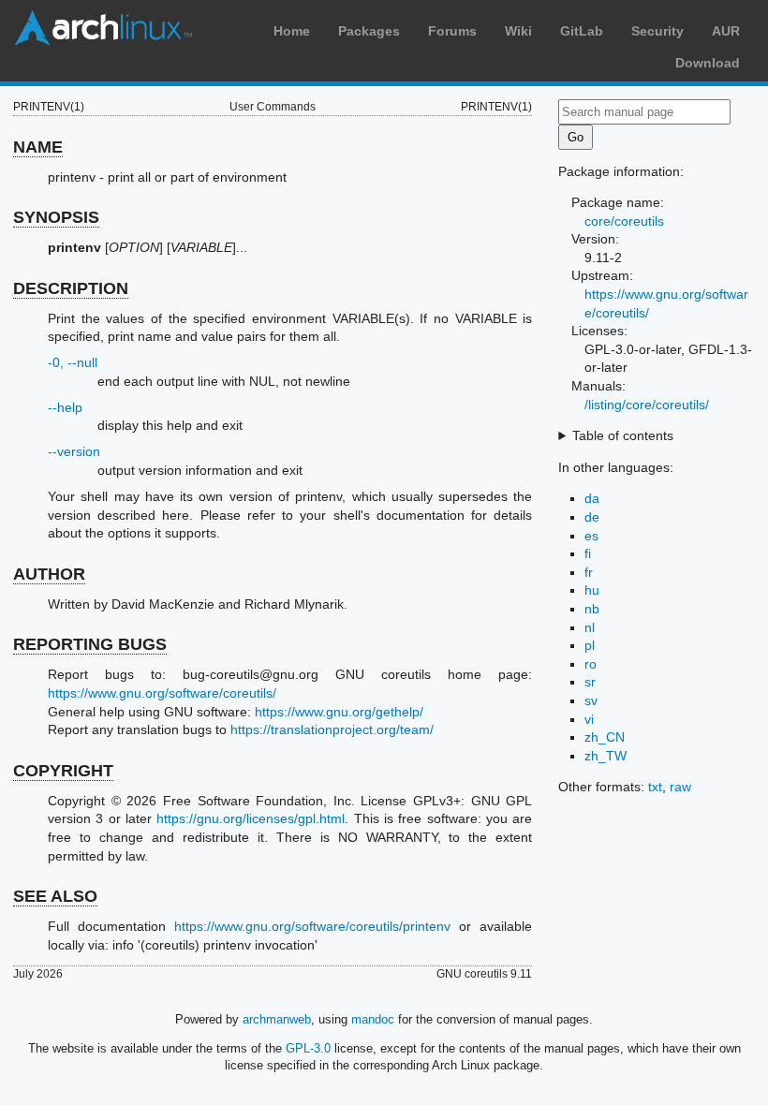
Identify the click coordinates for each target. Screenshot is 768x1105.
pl (589, 645)
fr (588, 572)
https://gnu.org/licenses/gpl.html (250, 818)
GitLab (581, 30)
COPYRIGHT (63, 770)
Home (291, 30)
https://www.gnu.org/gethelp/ (339, 711)
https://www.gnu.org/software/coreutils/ (162, 692)
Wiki (518, 30)
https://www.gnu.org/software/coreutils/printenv (312, 926)
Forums (452, 30)
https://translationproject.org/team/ (332, 729)
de (591, 516)
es (591, 535)
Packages (369, 30)
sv (591, 700)
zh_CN (604, 736)
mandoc (372, 1019)
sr (590, 681)
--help (65, 407)
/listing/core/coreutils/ (646, 404)
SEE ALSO (55, 896)
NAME (38, 147)
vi (589, 719)
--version (74, 451)
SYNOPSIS (56, 217)
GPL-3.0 (308, 1048)
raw (680, 786)
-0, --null (72, 362)
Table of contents (622, 435)
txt (655, 786)
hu (591, 589)
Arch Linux (103, 28)
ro (590, 663)
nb (591, 608)
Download (707, 62)
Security (657, 30)
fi (587, 553)
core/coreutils (624, 221)
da (591, 498)
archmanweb (277, 1019)
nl (589, 627)
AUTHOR (49, 574)
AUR (726, 30)
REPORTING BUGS (90, 644)
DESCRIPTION (70, 288)
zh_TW (605, 755)
